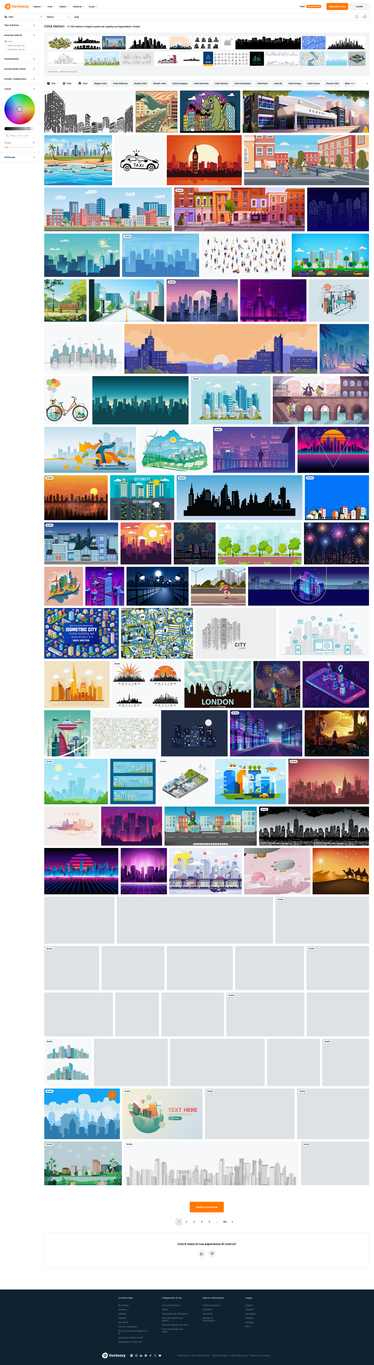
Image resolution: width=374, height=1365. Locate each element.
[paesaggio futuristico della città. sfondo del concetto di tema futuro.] (81, 871)
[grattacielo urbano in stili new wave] (131, 826)
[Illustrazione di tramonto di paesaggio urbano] (146, 543)
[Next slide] (364, 83)
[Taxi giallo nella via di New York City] (137, 1014)
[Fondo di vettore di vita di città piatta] (142, 497)
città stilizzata (120, 83)
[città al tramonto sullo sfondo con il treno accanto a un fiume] (76, 497)
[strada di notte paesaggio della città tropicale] (265, 1014)
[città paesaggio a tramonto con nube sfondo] (220, 349)
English (249, 1305)
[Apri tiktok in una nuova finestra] (150, 1355)
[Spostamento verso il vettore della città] (338, 1014)
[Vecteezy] (17, 6)
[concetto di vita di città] (194, 733)
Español (249, 1309)
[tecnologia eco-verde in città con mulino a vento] (63, 586)
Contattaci (208, 1309)
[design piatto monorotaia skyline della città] (230, 400)
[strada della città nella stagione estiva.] (126, 300)
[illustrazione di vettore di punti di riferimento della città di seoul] (157, 633)
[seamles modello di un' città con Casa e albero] (345, 1062)
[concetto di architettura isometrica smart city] (336, 684)
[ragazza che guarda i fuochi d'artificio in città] (276, 684)
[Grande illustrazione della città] (293, 1062)
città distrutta (201, 83)
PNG (69, 83)
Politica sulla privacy (238, 1355)
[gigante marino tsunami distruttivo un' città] (156, 112)
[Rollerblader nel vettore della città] (218, 586)
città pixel (262, 83)
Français (250, 1322)
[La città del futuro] (67, 733)
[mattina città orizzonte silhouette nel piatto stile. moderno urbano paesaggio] (160, 255)
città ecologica (179, 83)
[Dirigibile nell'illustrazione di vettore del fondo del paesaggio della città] (277, 871)
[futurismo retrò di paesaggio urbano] (144, 871)
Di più (92, 6)
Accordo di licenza (171, 1305)
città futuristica (242, 83)
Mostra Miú (357, 58)
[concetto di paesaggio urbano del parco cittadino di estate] (260, 543)
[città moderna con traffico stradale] (330, 255)
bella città (350, 83)
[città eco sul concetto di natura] (175, 450)
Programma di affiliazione (175, 1313)
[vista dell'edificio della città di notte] (81, 543)
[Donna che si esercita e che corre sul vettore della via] (133, 968)
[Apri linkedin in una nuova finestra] (141, 1355)
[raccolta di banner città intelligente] (133, 781)
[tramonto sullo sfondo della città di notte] (328, 781)
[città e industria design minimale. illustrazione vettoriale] (200, 968)
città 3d (278, 83)
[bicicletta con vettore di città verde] (67, 400)
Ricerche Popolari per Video (172, 1330)
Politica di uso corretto (260, 1355)
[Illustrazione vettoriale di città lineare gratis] (333, 1114)
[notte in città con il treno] (273, 300)
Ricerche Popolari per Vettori (172, 1319)
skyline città (140, 83)
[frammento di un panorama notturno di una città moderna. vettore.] (308, 586)
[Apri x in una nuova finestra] (155, 1355)
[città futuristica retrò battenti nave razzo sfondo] (78, 1014)
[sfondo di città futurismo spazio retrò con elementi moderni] (333, 450)
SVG (53, 83)
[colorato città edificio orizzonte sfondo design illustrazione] (337, 497)
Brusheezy (123, 1305)
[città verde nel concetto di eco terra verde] (162, 1114)
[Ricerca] (357, 17)
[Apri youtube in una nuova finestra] (160, 1355)
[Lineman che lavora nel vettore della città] (339, 300)
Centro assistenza (211, 1305)
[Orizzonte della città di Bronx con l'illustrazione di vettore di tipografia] (192, 1014)
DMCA (165, 1309)
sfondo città (159, 83)
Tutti (10, 41)
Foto (50, 6)
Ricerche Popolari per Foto (175, 1324)
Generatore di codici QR (130, 1341)
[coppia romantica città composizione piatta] (321, 400)
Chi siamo (207, 1313)
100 (224, 1221)
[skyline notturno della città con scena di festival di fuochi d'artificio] (336, 543)
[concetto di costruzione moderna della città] (131, 1062)
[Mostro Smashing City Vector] (210, 112)
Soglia (7, 142)
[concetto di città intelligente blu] (205, 871)
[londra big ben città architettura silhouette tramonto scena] (204, 160)
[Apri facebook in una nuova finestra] (131, 1355)
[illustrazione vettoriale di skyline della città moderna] (82, 1114)
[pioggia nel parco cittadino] (344, 349)
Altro (248, 1326)
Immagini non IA (16, 49)
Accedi (359, 6)
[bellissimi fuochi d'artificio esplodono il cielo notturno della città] (195, 543)
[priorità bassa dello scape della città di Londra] (217, 684)
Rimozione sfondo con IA (130, 1337)
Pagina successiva (206, 1207)
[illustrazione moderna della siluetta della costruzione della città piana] (335, 1163)
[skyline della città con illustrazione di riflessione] (83, 349)
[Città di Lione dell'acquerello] (71, 826)
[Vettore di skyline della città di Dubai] (77, 684)
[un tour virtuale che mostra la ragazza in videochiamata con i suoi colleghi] (269, 968)
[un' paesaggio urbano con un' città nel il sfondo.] (202, 300)
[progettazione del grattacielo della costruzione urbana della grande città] (217, 1062)
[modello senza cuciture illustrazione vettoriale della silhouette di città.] (314, 826)
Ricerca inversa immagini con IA (132, 1332)
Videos (62, 6)
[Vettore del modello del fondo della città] (126, 733)
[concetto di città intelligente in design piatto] (250, 781)
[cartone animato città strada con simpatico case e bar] (239, 209)
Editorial (77, 6)
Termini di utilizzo (219, 1355)
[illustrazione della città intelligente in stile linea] (324, 633)
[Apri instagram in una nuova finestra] (136, 1355)
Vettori (37, 6)
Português (251, 1313)
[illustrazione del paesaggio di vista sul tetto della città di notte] (254, 450)
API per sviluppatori (128, 1326)
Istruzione (123, 1322)
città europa (294, 83)
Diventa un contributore (209, 1319)
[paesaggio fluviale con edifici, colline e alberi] (83, 1163)
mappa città (100, 83)
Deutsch (250, 1318)
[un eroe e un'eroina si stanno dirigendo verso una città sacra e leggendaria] (337, 733)
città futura (313, 83)
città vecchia (221, 83)
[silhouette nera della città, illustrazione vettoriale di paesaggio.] (239, 497)
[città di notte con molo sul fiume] (158, 586)
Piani (302, 6)
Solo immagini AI (16, 45)
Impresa (122, 1318)
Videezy (122, 1313)
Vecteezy (122, 1309)
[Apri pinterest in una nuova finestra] (146, 1355)
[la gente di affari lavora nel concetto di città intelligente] (104, 586)
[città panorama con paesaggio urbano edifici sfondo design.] (82, 255)
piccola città (332, 83)
